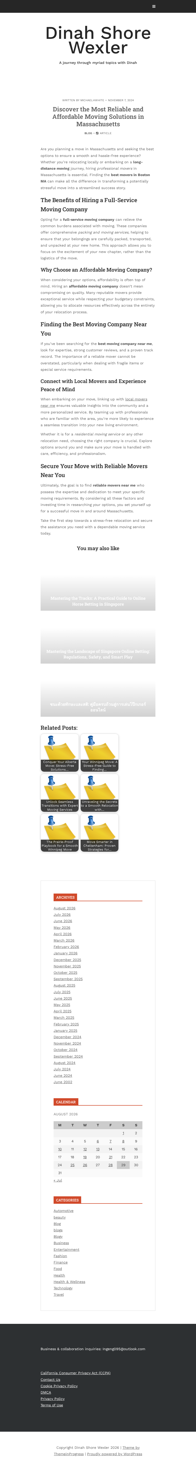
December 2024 (67, 1037)
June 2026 (63, 921)
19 (85, 1157)
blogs (58, 1230)
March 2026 (64, 940)
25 (72, 1165)
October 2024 (66, 1050)
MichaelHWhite (92, 100)
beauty (60, 1217)
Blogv (58, 1236)
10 (60, 1149)
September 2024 (68, 1056)
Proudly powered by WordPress (114, 1454)
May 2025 (62, 1005)
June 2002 (63, 1082)
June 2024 (63, 1075)
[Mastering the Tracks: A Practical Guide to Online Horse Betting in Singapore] (98, 585)
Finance (61, 1262)
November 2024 (67, 1043)
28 (110, 1165)
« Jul (58, 1180)
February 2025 (66, 1024)
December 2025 (67, 960)
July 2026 (62, 914)
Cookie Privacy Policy (59, 1386)
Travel (59, 1294)
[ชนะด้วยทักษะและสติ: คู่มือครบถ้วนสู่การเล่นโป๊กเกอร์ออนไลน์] (98, 691)
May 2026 (62, 927)
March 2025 (64, 1017)
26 (85, 1165)
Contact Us (50, 1380)
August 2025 (64, 985)
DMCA (46, 1392)
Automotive (64, 1211)
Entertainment (66, 1249)
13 (98, 1149)
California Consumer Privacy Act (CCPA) (76, 1373)
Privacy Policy (53, 1399)
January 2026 (66, 953)
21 (110, 1157)
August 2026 (65, 908)
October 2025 (65, 972)
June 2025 (63, 998)
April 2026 (63, 934)
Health (59, 1275)
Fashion (60, 1256)
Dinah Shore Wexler (98, 43)
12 (85, 1149)
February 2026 (66, 947)
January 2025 (65, 1030)
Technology (63, 1288)
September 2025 (68, 979)
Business (61, 1243)
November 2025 (67, 966)
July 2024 (62, 1069)
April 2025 (62, 1011)
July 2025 (62, 992)
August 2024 (65, 1063)
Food (58, 1269)
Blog (88, 133)
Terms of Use (52, 1405)
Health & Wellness (69, 1282)
